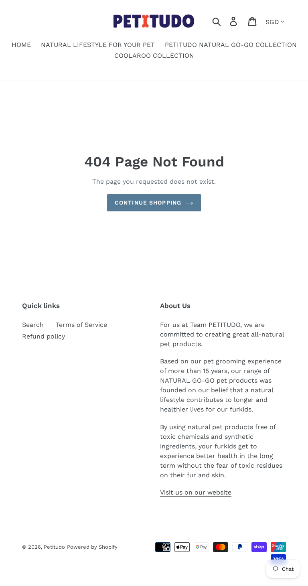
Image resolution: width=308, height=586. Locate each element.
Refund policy (43, 336)
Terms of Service (81, 324)
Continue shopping (148, 202)
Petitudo (54, 547)
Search (33, 324)
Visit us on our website (195, 492)
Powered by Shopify (92, 547)
